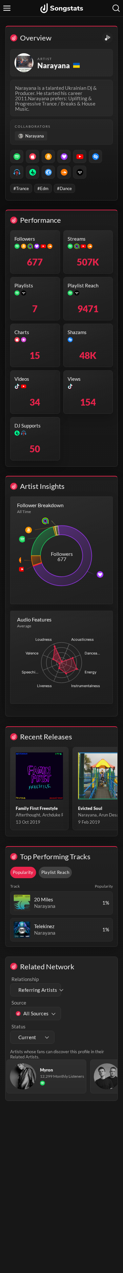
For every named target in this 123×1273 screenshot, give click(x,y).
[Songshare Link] (107, 37)
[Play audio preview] (22, 903)
